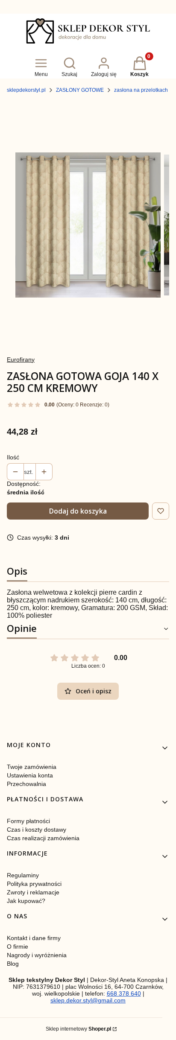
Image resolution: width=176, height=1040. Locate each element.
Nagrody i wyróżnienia (37, 955)
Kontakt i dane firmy (34, 938)
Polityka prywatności (34, 883)
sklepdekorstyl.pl (26, 90)
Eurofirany (21, 359)
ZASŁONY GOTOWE (80, 90)
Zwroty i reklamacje (33, 892)
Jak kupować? (26, 900)
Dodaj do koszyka (78, 511)
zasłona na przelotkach (141, 90)
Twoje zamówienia (31, 766)
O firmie (17, 946)
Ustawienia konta (30, 775)
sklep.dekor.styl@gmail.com (88, 1000)
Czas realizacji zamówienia (43, 838)
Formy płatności (28, 821)
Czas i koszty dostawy (36, 829)
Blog (13, 963)
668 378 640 (124, 993)
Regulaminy (23, 875)
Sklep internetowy (78, 1029)
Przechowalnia (26, 783)
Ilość (13, 457)
